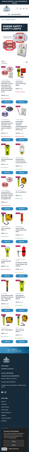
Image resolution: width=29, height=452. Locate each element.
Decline (14, 445)
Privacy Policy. (13, 437)
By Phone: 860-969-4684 (7, 373)
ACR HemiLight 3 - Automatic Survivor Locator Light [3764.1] (21, 161)
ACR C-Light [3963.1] (21, 192)
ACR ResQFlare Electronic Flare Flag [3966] (21, 83)
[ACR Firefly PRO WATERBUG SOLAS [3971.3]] (22, 286)
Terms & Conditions (6, 418)
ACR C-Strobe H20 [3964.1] (5, 229)
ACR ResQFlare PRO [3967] (6, 261)
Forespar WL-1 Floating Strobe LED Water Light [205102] (21, 264)
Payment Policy (5, 407)
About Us (3, 401)
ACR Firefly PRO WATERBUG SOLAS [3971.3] (20, 297)
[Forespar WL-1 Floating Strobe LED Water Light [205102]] (22, 251)
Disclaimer (4, 420)
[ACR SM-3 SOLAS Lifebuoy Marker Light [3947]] (22, 219)
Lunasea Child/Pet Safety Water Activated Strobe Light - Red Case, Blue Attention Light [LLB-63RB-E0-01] (7, 195)
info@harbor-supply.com (7, 368)
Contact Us (4, 404)
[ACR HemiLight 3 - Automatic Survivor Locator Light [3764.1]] (22, 150)
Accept (14, 441)
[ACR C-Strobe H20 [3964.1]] (7, 219)
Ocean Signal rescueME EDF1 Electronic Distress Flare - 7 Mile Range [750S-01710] (7, 298)
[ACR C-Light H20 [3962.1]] (22, 320)
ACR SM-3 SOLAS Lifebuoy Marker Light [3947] (21, 230)
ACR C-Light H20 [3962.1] (20, 330)
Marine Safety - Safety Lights (10, 19)
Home (2, 19)
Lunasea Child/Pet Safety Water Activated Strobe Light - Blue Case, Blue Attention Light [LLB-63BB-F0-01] (7, 125)
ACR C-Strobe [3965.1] (7, 330)
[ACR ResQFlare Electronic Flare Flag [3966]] (22, 72)
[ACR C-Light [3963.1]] (22, 182)
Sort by (3, 61)
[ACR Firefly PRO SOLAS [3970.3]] (7, 150)
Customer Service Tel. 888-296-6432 (10, 375)
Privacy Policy (4, 409)
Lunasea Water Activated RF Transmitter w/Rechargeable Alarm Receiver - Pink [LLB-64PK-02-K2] (21, 125)
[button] (23, 8)
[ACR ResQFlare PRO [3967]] (7, 251)
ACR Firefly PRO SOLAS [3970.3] (7, 160)
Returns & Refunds (6, 412)
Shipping (3, 415)
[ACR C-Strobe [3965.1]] (7, 320)
